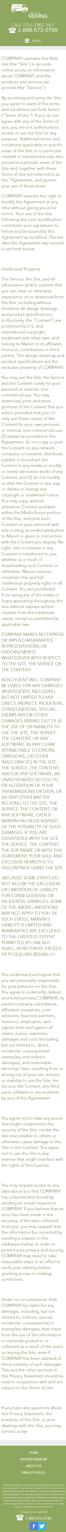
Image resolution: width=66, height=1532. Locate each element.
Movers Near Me (33, 1459)
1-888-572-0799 (38, 30)
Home (33, 1453)
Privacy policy (34, 1473)
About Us (33, 1466)
